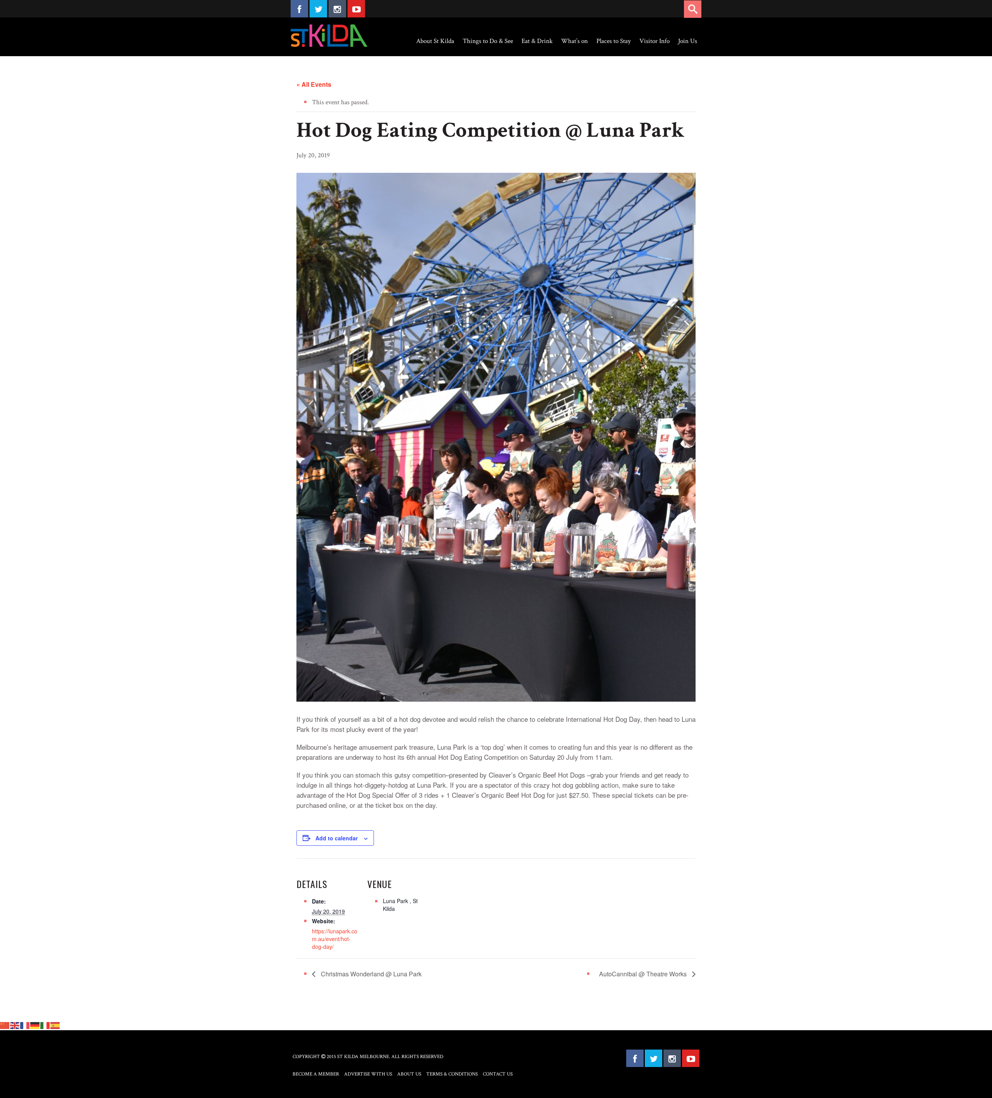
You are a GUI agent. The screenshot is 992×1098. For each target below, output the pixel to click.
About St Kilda (435, 41)
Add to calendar (336, 838)
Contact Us (498, 1074)
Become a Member (316, 1074)
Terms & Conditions (452, 1074)
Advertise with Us (368, 1074)
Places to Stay (613, 41)
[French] (25, 1025)
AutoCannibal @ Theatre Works (643, 973)
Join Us (687, 41)
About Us (409, 1074)
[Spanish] (55, 1025)
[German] (35, 1025)
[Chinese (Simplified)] (5, 1025)
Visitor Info (654, 41)
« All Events (313, 84)
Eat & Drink (537, 41)
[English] (15, 1025)
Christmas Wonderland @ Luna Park (370, 973)
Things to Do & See (488, 41)
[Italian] (45, 1025)
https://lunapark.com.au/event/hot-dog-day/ (334, 938)
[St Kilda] (329, 35)
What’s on (574, 41)
